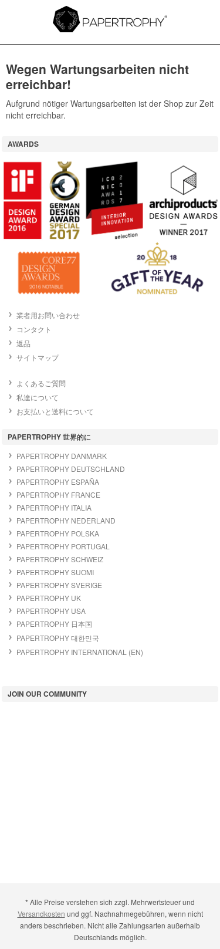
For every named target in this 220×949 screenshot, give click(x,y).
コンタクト (34, 329)
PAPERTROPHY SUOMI (55, 572)
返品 (23, 343)
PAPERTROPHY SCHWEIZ (59, 559)
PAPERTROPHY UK (48, 598)
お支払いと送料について (55, 411)
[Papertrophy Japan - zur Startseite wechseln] (110, 19)
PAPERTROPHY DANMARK (61, 456)
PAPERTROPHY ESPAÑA (57, 482)
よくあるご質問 (41, 383)
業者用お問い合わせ (48, 315)
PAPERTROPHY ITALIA (54, 507)
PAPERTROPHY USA (51, 611)
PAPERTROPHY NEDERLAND (66, 520)
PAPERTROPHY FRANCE (58, 494)
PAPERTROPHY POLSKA (57, 533)
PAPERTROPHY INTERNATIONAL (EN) (79, 652)
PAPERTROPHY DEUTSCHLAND (70, 469)
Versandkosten (41, 913)
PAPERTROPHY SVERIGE (59, 585)
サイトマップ (37, 357)
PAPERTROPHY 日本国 (54, 624)
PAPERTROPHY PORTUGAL (63, 546)
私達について (37, 397)
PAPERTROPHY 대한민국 (57, 638)
